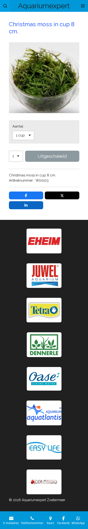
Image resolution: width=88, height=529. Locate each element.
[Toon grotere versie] (44, 310)
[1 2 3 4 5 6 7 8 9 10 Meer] (16, 156)
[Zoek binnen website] (5, 6)
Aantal (17, 126)
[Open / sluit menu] (83, 6)
